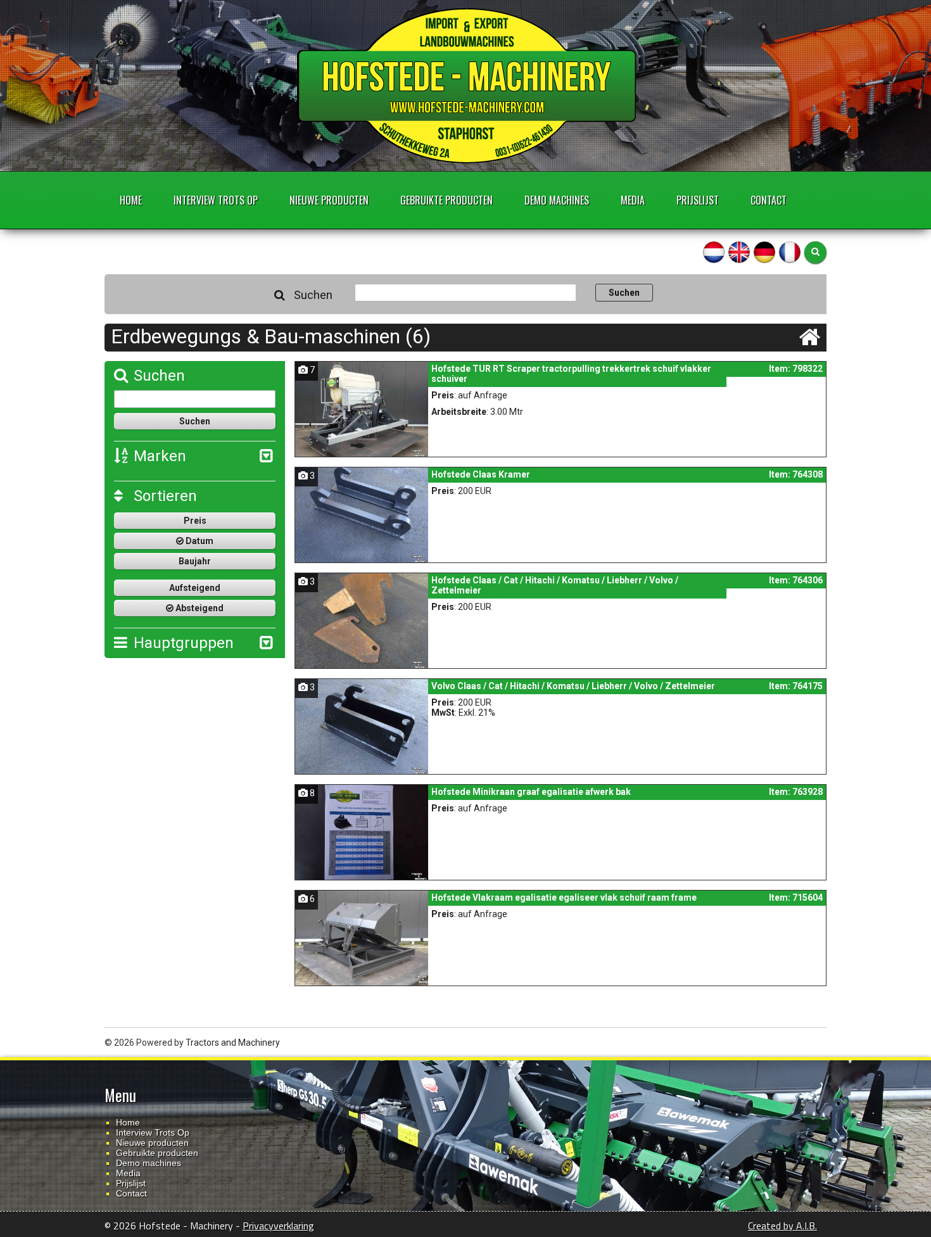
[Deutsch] (764, 251)
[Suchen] (815, 252)
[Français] (789, 251)
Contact (768, 200)
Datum (198, 541)
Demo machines (556, 200)
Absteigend (199, 608)
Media (633, 200)
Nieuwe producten (329, 200)
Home (131, 200)
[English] (739, 251)
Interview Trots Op (216, 200)
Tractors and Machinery (233, 1042)
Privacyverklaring (278, 1225)
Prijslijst (697, 200)
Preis (195, 521)
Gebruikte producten (446, 200)
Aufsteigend (194, 588)
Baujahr (195, 561)
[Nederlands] (713, 251)
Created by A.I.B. (782, 1225)
